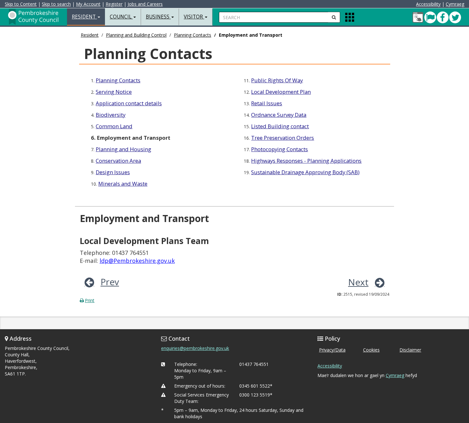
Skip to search (56, 4)
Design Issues (113, 172)
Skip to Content (21, 4)
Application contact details (129, 103)
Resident (90, 35)
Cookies (371, 350)
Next (358, 282)
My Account (88, 4)
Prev (109, 282)
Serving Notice (114, 91)
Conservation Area (118, 160)
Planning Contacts (192, 35)
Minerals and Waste (122, 183)
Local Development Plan (281, 91)
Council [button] (121, 16)
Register (114, 4)
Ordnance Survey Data (278, 114)
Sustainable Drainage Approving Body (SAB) (305, 172)
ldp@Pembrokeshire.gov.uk (137, 260)
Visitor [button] (194, 16)
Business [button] (158, 16)
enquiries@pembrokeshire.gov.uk (195, 348)
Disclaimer (410, 350)
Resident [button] (84, 16)
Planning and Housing (123, 149)
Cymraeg (455, 4)
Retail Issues (266, 103)
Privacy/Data (332, 350)
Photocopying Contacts (279, 149)
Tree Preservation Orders (282, 137)
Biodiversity (110, 114)
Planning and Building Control (136, 35)
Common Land (114, 126)
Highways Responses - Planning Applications (306, 160)
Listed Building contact (280, 126)
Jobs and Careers (145, 4)
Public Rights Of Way (277, 80)
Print (89, 300)
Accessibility (428, 4)
